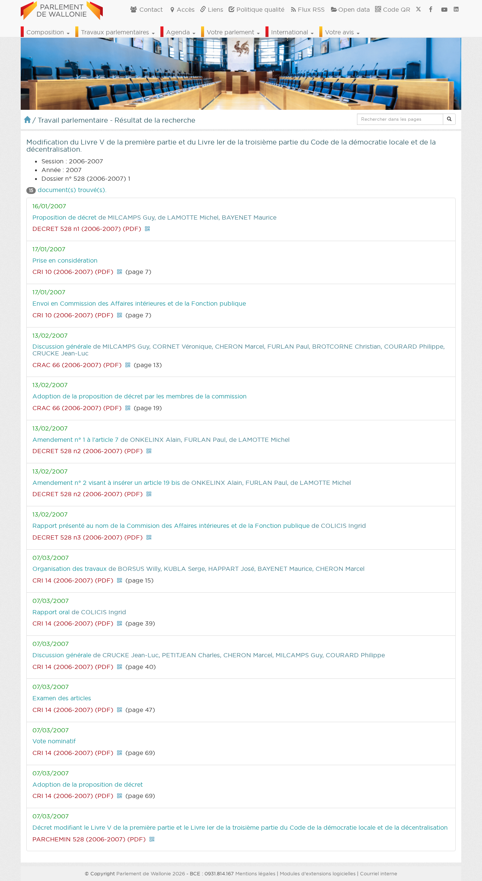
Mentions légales (255, 873)
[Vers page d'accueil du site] (62, 9)
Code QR (395, 9)
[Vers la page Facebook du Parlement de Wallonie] (431, 9)
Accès (186, 9)
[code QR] (147, 228)
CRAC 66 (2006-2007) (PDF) (77, 365)
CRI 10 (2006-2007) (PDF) (72, 271)
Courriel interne (378, 873)
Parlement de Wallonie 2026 (150, 873)
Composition (46, 32)
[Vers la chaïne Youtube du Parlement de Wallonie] (444, 9)
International (290, 32)
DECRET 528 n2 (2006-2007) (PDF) (87, 451)
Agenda (179, 32)
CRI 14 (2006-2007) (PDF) (72, 580)
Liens (214, 9)
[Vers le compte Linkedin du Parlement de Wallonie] (456, 9)
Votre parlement (231, 32)
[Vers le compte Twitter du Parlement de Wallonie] (418, 9)
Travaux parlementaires (116, 32)
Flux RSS (311, 9)
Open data (354, 9)
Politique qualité (259, 9)
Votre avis (340, 32)
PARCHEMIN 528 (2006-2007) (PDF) (89, 839)
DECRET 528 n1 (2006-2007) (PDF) (86, 228)
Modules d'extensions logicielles (317, 873)
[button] (449, 119)
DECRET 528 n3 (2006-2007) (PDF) (87, 537)
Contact (150, 9)
